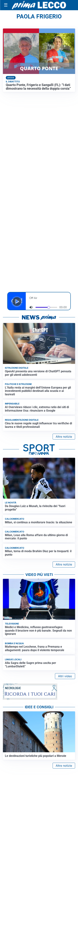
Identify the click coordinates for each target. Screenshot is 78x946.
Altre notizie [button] (64, 436)
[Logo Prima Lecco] (39, 5)
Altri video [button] (65, 676)
